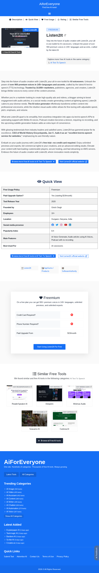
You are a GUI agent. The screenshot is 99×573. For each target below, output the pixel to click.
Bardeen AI (15, 536)
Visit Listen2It (30, 30)
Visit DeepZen (55, 387)
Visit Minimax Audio (83, 387)
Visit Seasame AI (39, 412)
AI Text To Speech (58, 63)
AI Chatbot (14, 505)
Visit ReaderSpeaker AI (21, 387)
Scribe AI (14, 540)
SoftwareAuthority (69, 271)
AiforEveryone (49, 4)
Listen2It (54, 35)
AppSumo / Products (47, 269)
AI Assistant (15, 495)
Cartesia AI (64, 429)
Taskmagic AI (16, 533)
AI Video (14, 492)
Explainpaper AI (17, 530)
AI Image (14, 489)
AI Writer (14, 502)
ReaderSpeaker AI (19, 404)
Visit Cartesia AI (69, 412)
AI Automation (16, 508)
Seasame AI (34, 429)
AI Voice (13, 512)
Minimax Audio (79, 404)
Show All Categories (13, 516)
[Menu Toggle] (49, 13)
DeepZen (49, 404)
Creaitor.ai (15, 543)
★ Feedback (97, 553)
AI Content (14, 499)
